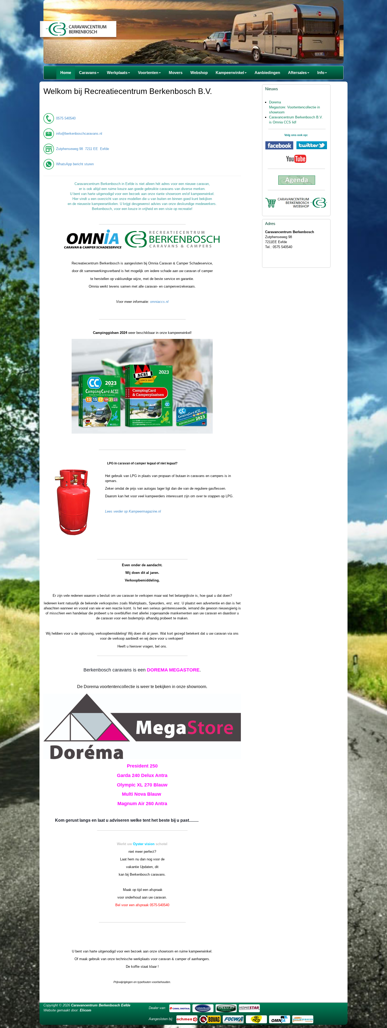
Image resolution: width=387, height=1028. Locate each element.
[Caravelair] (203, 1008)
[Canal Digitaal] (179, 1008)
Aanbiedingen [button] (267, 73)
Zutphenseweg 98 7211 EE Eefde (82, 149)
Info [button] (320, 73)
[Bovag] (210, 1019)
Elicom (85, 1010)
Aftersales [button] (297, 73)
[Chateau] (226, 1008)
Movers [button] (175, 73)
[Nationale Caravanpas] (256, 1019)
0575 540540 (66, 118)
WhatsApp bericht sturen (75, 164)
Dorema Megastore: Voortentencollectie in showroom (294, 107)
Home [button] (65, 73)
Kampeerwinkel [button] (230, 73)
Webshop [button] (199, 73)
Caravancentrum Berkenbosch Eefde (100, 1005)
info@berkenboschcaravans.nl (79, 134)
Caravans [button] (87, 73)
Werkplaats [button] (117, 73)
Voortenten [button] (148, 73)
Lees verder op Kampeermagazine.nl (133, 511)
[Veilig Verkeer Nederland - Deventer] (302, 1019)
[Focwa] (233, 1019)
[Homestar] (249, 1008)
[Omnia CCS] (279, 1019)
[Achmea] (186, 1019)
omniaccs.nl (159, 302)
